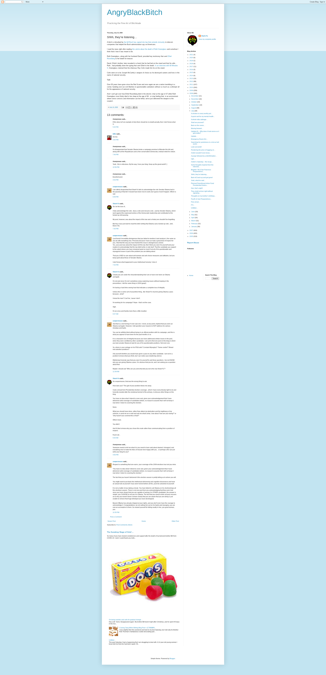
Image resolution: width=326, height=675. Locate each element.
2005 (191, 236)
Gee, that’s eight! (197, 188)
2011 (191, 84)
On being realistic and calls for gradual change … (126, 620)
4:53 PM (115, 180)
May (193, 215)
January (194, 226)
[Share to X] (131, 107)
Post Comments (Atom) (124, 525)
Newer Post (112, 521)
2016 (191, 69)
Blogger (172, 658)
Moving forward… (197, 128)
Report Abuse (193, 243)
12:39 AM (116, 371)
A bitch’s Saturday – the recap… (202, 162)
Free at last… (195, 202)
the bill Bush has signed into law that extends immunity (144, 42)
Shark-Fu (116, 204)
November (195, 99)
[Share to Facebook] (134, 107)
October (194, 102)
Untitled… (112, 640)
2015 (191, 72)
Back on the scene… (198, 125)
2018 (191, 63)
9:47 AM (115, 314)
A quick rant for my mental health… (203, 116)
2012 (191, 81)
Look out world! (196, 147)
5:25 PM (115, 127)
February (194, 224)
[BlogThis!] (129, 107)
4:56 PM (115, 455)
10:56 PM (116, 167)
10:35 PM (116, 512)
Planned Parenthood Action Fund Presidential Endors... (202, 184)
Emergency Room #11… (199, 139)
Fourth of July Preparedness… (201, 199)
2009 (191, 90)
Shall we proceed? (197, 122)
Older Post (175, 521)
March (193, 221)
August (193, 108)
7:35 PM (115, 229)
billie (114, 134)
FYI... (192, 205)
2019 (191, 61)
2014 (191, 75)
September (195, 105)
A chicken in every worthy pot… (202, 113)
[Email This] (127, 107)
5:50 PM (115, 140)
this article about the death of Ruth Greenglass (149, 49)
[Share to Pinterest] (136, 107)
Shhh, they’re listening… (199, 174)
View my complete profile (207, 39)
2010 (191, 87)
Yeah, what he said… (198, 180)
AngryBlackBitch (134, 12)
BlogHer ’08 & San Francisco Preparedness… (201, 170)
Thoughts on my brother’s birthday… (203, 196)
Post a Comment (116, 517)
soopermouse (118, 187)
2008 (191, 93)
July (192, 111)
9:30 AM (115, 438)
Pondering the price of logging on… (203, 150)
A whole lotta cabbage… (199, 119)
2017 (191, 66)
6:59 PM (115, 197)
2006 (191, 233)
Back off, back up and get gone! (202, 177)
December (195, 96)
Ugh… (193, 159)
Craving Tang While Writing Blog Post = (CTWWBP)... (137, 628)
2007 (191, 230)
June (193, 212)
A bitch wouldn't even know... (201, 153)
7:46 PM (115, 154)
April (193, 218)
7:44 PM (115, 265)
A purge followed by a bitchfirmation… (204, 156)
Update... (194, 136)
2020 (191, 57)
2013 (191, 78)
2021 (191, 55)
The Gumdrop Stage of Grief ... (120, 532)
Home (144, 521)
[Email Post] (122, 107)
